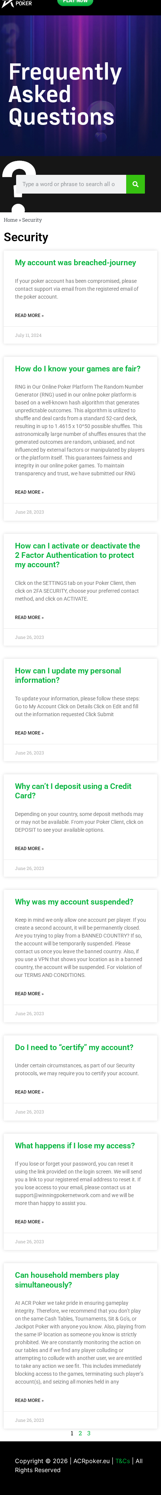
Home (11, 219)
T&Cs (122, 1461)
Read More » (29, 315)
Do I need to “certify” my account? (74, 1047)
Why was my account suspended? (74, 901)
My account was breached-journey (75, 262)
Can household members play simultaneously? (67, 1280)
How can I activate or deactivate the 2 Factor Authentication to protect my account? (77, 555)
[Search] (135, 184)
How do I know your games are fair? (77, 368)
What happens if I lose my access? (75, 1145)
